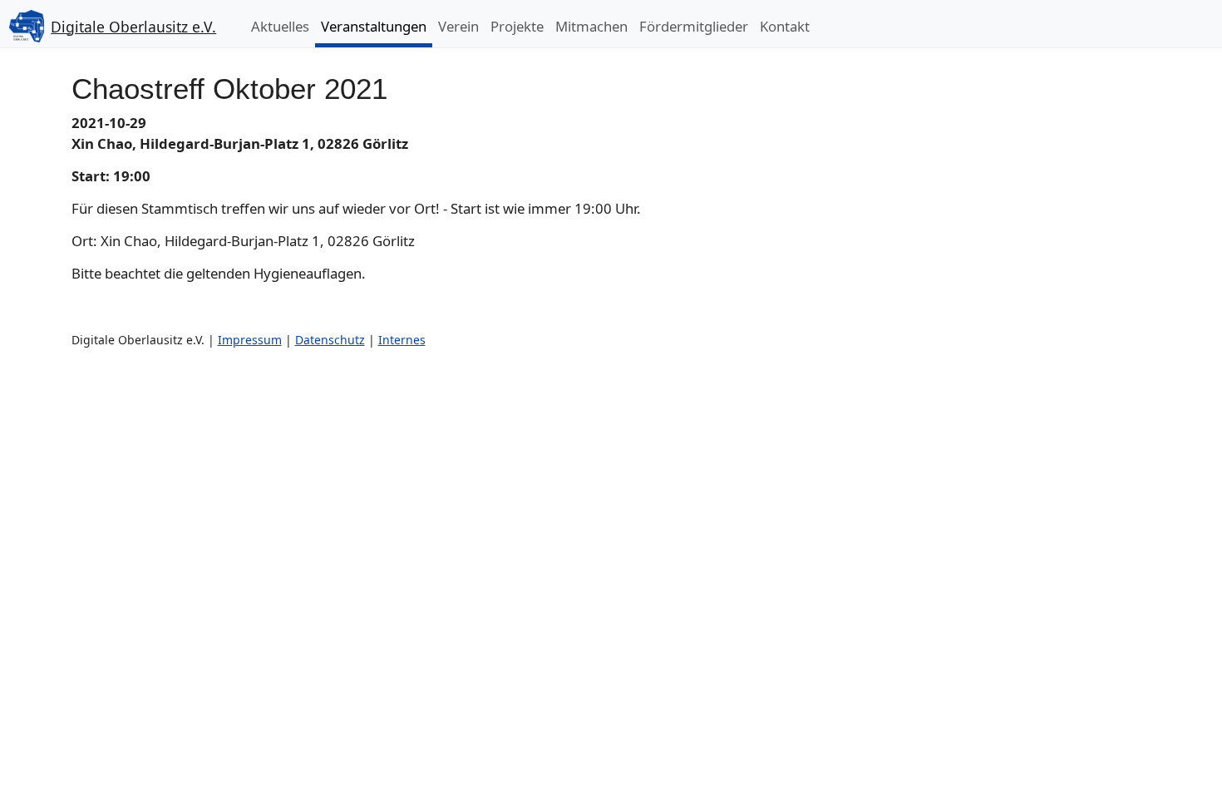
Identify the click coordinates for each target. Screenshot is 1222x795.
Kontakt (785, 26)
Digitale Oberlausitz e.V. (133, 27)
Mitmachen (591, 26)
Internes (402, 340)
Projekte (517, 26)
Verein (458, 26)
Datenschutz (330, 340)
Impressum (250, 340)
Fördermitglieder (693, 26)
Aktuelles (280, 26)
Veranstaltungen (373, 26)
